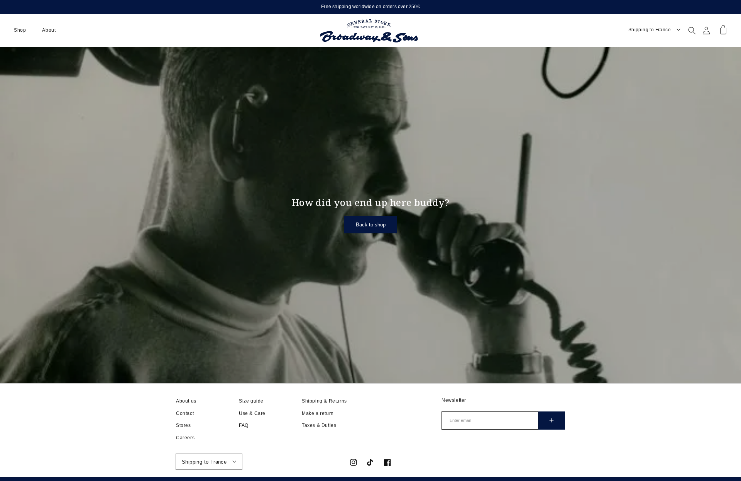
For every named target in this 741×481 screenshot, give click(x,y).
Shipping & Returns (324, 401)
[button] (19, 30)
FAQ (244, 425)
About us (186, 401)
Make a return (318, 413)
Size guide (251, 401)
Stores (183, 425)
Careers (185, 437)
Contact (185, 413)
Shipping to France (649, 29)
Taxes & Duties (319, 425)
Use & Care (252, 413)
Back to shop (371, 225)
